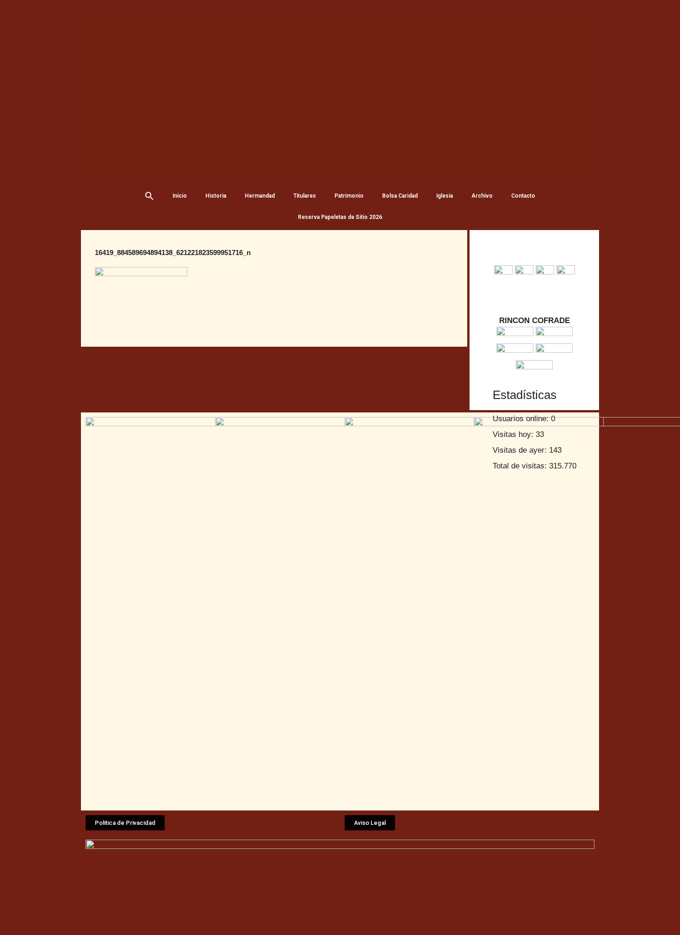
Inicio (180, 196)
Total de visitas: (521, 465)
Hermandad (260, 196)
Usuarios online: (522, 418)
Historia (215, 196)
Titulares (304, 196)
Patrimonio (349, 196)
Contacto (523, 196)
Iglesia (444, 196)
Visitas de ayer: (521, 450)
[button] (125, 822)
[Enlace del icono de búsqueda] (149, 195)
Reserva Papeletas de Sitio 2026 (340, 217)
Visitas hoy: (514, 434)
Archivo (482, 196)
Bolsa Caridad (400, 196)
